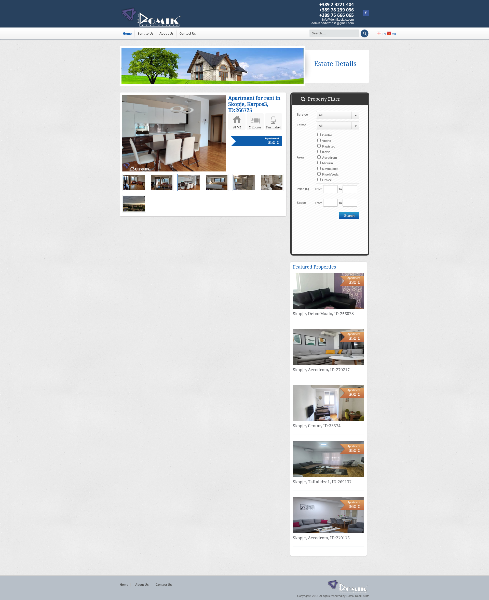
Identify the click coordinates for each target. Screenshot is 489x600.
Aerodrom (329, 157)
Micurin (327, 163)
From (318, 189)
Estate (301, 125)
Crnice (326, 180)
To (340, 189)
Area (300, 157)
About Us (166, 33)
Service (302, 114)
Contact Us (188, 33)
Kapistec (328, 146)
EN (384, 34)
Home (127, 33)
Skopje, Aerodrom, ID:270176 (321, 538)
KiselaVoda (329, 174)
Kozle (325, 152)
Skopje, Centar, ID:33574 (317, 425)
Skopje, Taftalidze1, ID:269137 (322, 481)
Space (301, 203)
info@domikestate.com (338, 19)
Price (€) (303, 189)
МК (393, 34)
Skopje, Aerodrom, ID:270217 (321, 369)
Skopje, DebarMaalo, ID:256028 (323, 313)
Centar (326, 135)
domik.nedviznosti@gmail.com (332, 23)
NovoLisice (329, 169)
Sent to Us (145, 33)
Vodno (326, 141)
